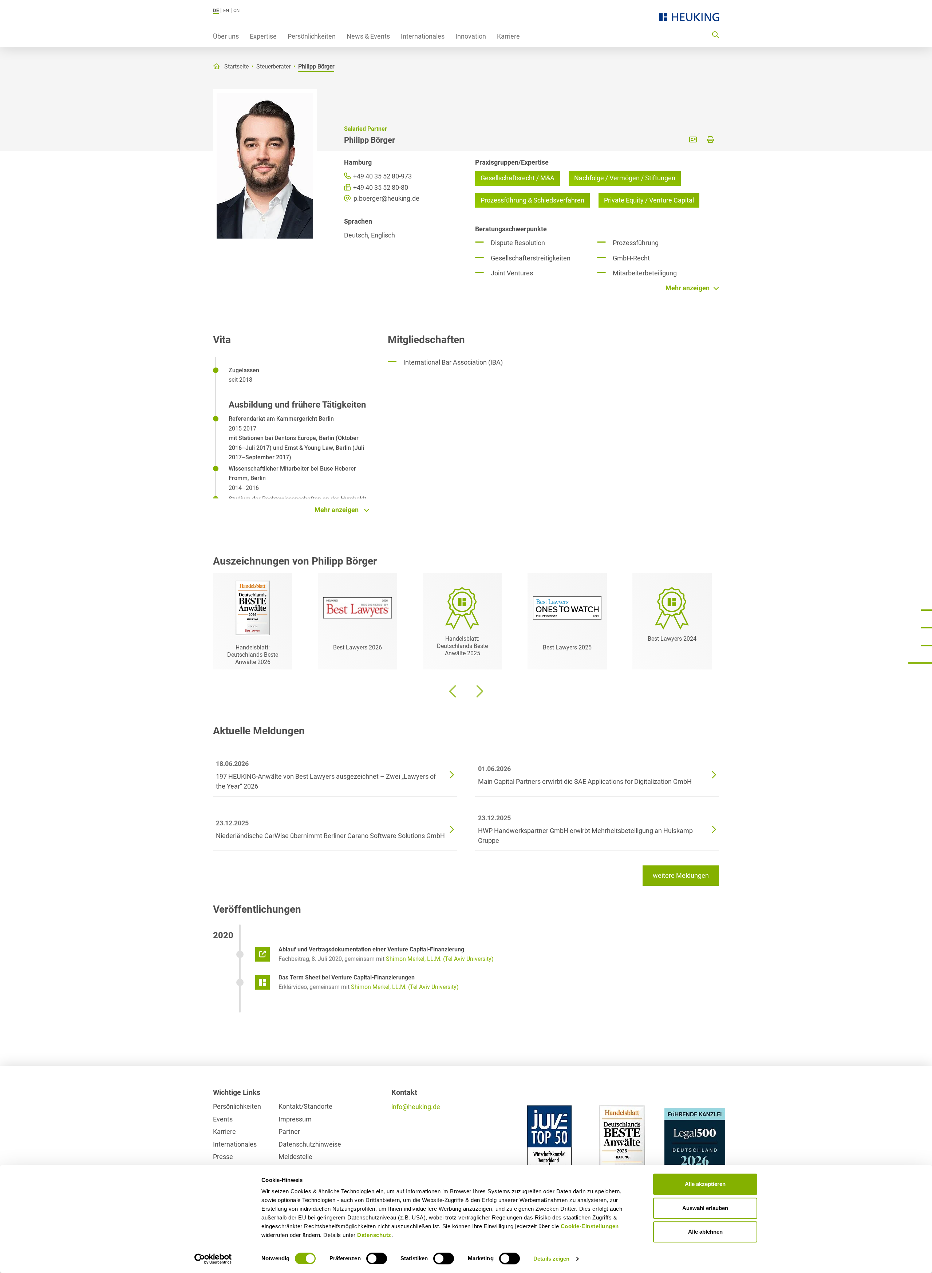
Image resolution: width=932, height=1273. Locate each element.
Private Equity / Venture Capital (649, 200)
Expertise (263, 36)
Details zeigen (551, 1259)
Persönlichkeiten (312, 36)
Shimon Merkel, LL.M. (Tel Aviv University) (440, 958)
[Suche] (715, 34)
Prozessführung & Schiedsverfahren (532, 200)
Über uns (226, 36)
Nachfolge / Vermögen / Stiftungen (624, 178)
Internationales (423, 36)
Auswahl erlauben (705, 1208)
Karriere (508, 36)
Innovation (470, 36)
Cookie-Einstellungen (590, 1226)
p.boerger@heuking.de (385, 198)
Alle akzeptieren (705, 1184)
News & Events (368, 36)
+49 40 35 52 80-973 (382, 176)
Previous (453, 691)
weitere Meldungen (681, 875)
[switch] (376, 1258)
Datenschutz (374, 1235)
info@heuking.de (415, 1107)
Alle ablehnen (705, 1232)
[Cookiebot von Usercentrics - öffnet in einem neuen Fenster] (213, 1258)
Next (478, 691)
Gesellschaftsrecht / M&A (517, 178)
